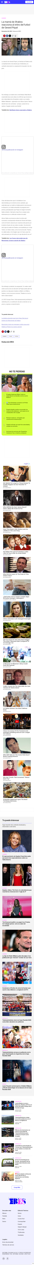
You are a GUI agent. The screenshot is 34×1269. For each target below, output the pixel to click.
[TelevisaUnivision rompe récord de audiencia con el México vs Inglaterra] (8, 1119)
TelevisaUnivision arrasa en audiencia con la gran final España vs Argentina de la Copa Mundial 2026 (16, 1053)
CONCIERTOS (18, 1101)
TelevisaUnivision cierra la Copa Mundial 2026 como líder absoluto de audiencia (16, 1021)
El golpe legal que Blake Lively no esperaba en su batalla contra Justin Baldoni (17, 396)
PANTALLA (5, 1018)
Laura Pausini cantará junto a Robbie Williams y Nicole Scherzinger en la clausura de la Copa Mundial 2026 (17, 1087)
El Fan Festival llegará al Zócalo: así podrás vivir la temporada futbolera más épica (22, 1162)
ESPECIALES (18, 1115)
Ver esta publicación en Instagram (12, 150)
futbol (16, 336)
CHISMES (4, 18)
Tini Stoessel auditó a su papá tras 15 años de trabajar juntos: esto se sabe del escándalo (16, 923)
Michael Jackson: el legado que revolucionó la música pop (15, 418)
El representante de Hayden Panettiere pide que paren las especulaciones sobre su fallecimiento (16, 857)
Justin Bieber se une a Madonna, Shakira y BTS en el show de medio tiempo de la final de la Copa (23, 1105)
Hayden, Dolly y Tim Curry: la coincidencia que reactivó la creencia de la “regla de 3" (17, 891)
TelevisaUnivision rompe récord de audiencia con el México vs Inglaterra (23, 1119)
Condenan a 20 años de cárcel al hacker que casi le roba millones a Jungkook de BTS (16, 989)
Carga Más (17, 1187)
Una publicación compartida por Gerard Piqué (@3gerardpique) (18, 173)
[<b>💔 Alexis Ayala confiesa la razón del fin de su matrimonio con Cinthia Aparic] (8, 1176)
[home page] (7, 2)
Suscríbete (29, 2)
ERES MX (17, 1123)
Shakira (4, 336)
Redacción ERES (17, 31)
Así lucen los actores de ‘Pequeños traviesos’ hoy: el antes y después (16, 432)
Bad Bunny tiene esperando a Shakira (20, 110)
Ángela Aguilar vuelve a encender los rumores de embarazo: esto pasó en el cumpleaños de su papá (17, 411)
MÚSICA (4, 1084)
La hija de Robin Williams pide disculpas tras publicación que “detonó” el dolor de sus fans (16, 957)
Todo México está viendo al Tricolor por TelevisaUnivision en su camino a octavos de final (23, 1148)
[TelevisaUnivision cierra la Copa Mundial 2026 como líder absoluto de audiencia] (17, 1005)
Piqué (10, 336)
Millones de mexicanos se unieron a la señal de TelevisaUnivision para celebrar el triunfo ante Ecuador (22, 1133)
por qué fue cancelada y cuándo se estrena (18, 425)
